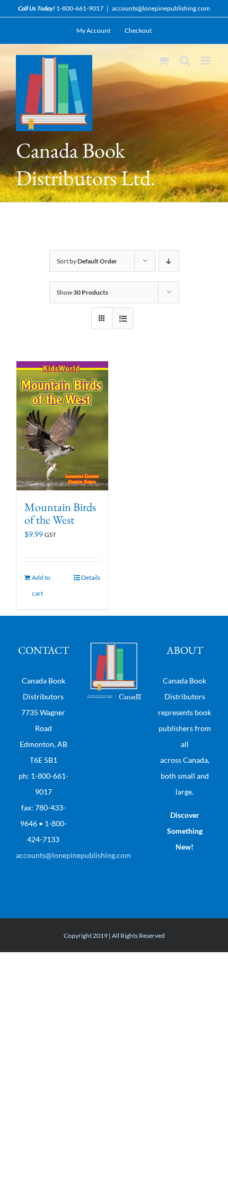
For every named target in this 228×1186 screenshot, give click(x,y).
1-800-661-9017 (79, 8)
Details (90, 577)
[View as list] (122, 318)
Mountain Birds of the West (60, 513)
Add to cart (41, 585)
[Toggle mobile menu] (206, 60)
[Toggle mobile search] (185, 60)
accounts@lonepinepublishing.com (161, 8)
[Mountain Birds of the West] (62, 425)
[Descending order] (169, 261)
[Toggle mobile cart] (164, 60)
